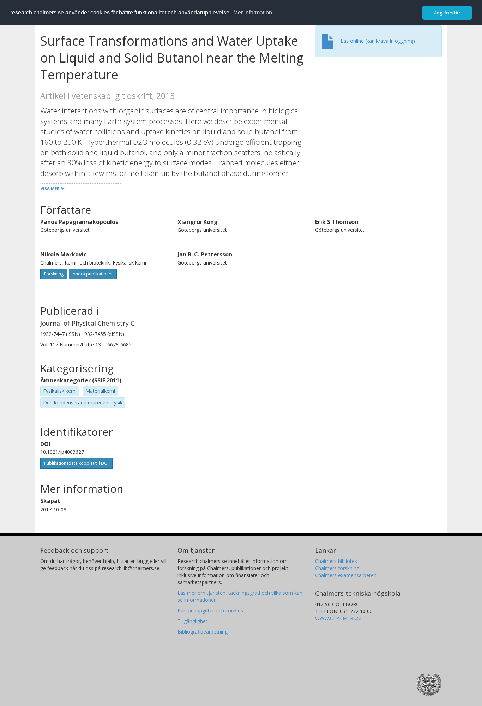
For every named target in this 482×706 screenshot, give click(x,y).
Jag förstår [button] (447, 13)
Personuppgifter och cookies (210, 610)
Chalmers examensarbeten (345, 575)
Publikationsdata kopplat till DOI (76, 463)
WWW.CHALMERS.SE (339, 618)
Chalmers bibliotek (336, 561)
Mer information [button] (252, 13)
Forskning (54, 274)
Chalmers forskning (337, 568)
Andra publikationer (93, 274)
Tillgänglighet (192, 621)
